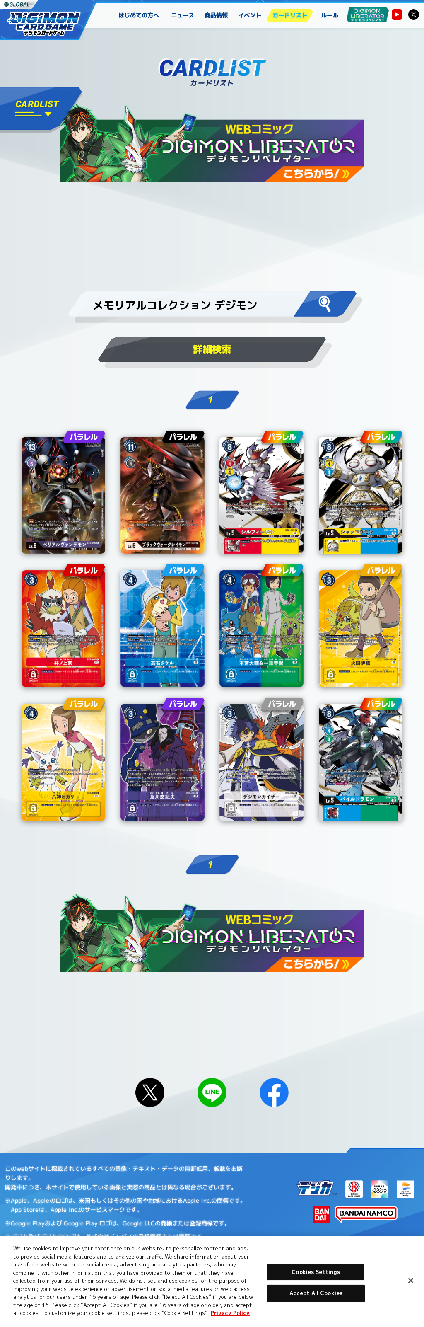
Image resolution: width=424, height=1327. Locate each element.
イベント (250, 15)
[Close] (411, 1280)
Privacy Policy (230, 1313)
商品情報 (216, 15)
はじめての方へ (138, 15)
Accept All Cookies (315, 1293)
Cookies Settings (316, 1272)
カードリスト (289, 15)
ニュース (183, 15)
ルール (329, 15)
